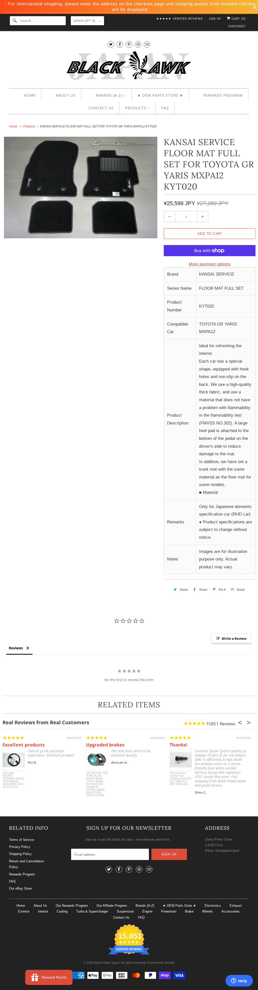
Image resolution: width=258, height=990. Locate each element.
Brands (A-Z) (145, 905)
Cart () (238, 18)
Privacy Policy (19, 847)
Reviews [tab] (16, 648)
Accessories (230, 911)
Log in (214, 18)
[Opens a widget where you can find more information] (239, 981)
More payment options (210, 264)
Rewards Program (22, 874)
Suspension (125, 911)
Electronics (213, 905)
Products (29, 126)
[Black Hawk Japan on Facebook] (120, 44)
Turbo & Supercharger (92, 911)
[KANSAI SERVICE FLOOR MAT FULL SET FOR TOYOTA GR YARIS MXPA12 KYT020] (80, 188)
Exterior (23, 911)
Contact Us (121, 917)
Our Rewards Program (72, 905)
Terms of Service (21, 840)
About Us (40, 905)
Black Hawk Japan (107, 963)
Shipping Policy (20, 854)
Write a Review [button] (234, 638)
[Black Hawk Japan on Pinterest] (129, 44)
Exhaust (236, 905)
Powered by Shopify (161, 963)
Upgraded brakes (105, 745)
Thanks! (178, 745)
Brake (189, 911)
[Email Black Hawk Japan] (147, 44)
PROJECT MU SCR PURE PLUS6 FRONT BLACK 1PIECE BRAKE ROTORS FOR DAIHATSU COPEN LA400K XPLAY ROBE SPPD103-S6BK (97, 781)
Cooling (62, 911)
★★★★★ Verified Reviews (179, 18)
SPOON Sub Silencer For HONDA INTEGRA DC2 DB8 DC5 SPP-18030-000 (180, 779)
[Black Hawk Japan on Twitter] (111, 44)
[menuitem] (25, 95)
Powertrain (168, 911)
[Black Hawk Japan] (129, 66)
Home (20, 905)
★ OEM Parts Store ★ (179, 905)
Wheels (207, 911)
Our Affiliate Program (111, 905)
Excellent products (24, 745)
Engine (147, 911)
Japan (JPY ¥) (85, 20)
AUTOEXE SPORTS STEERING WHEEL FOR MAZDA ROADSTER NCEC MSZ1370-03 (13, 780)
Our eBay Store (20, 888)
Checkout (237, 26)
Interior (43, 911)
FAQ (12, 881)
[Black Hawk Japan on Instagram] (138, 44)
